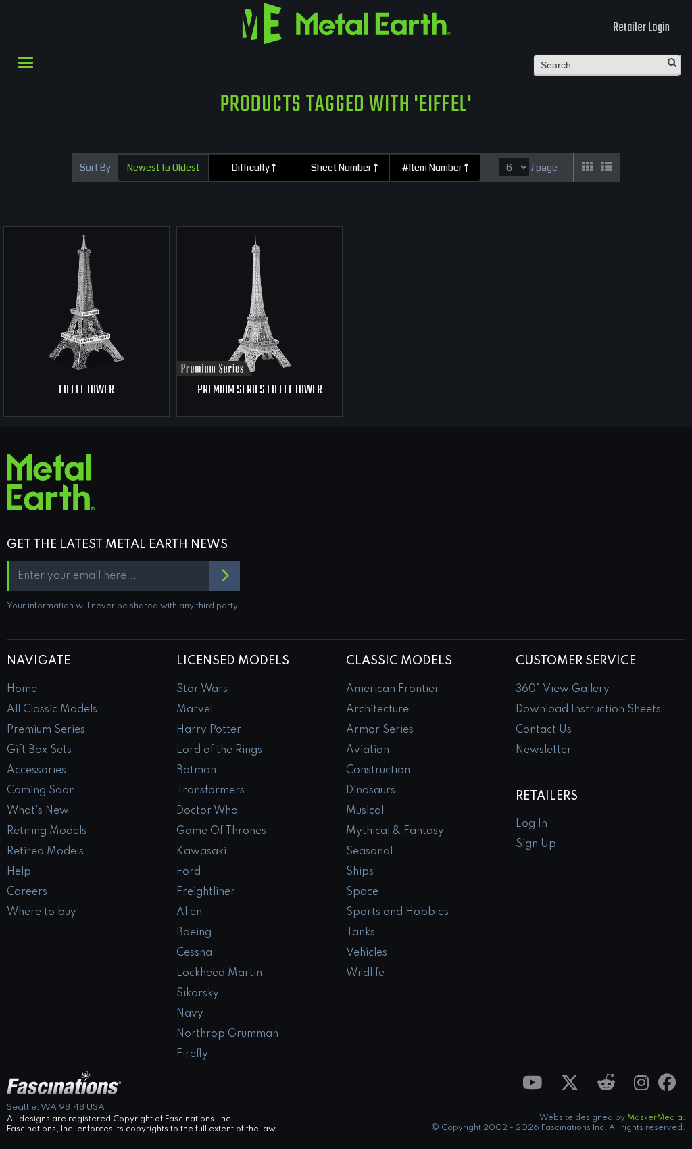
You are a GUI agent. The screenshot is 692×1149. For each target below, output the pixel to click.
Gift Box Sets (39, 750)
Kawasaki (201, 851)
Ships (360, 871)
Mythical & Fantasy (395, 831)
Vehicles (366, 953)
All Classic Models (52, 709)
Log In (531, 823)
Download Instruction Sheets (588, 709)
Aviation (367, 750)
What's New (38, 811)
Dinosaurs (370, 790)
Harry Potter (208, 730)
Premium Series (46, 730)
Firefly (192, 1054)
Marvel (194, 709)
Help (19, 871)
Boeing (194, 932)
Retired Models (45, 851)
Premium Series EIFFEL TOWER (259, 390)
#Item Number (433, 167)
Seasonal (369, 851)
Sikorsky (197, 993)
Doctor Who (207, 811)
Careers (27, 892)
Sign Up (536, 844)
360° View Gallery (563, 689)
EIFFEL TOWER (86, 390)
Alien (189, 912)
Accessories (36, 770)
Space (362, 892)
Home (22, 689)
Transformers (210, 790)
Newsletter (544, 750)
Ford (188, 871)
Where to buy (41, 912)
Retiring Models (46, 831)
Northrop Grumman (227, 1034)
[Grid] (587, 167)
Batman (196, 770)
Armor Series (380, 730)
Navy (189, 1013)
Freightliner (205, 892)
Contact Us (544, 730)
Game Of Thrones (221, 831)
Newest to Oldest (163, 167)
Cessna (194, 953)
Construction (378, 770)
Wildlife (365, 973)
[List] (606, 167)
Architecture (377, 709)
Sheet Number (342, 167)
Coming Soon (41, 790)
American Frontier (392, 689)
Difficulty (252, 167)
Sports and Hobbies (397, 912)
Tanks (360, 932)
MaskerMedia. (656, 1118)
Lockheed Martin (219, 973)
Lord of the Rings (219, 750)
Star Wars (202, 689)
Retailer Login (641, 28)
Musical (365, 811)
